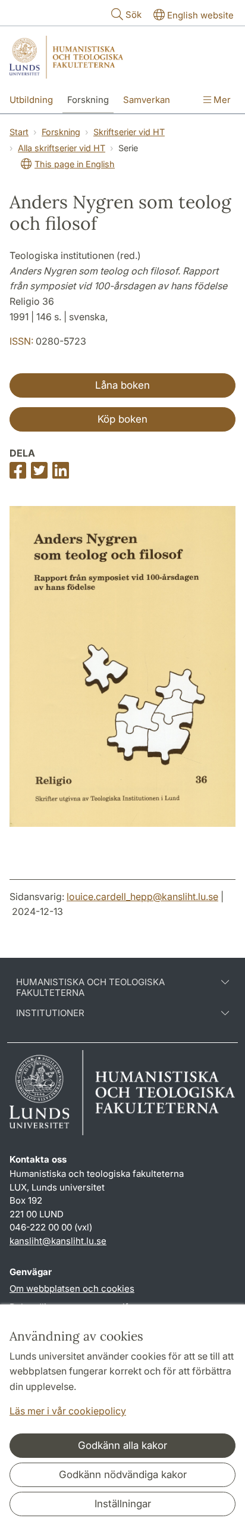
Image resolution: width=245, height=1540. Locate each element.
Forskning (88, 99)
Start (19, 132)
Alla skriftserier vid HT (61, 148)
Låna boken (122, 385)
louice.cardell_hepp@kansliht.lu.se (142, 896)
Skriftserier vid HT (129, 132)
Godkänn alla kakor (122, 1445)
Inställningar (123, 1504)
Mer (221, 99)
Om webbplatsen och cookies (72, 1288)
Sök (133, 14)
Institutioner (50, 1013)
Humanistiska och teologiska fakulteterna (90, 987)
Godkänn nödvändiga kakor (123, 1474)
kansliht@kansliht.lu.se (58, 1241)
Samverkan (146, 99)
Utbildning (31, 99)
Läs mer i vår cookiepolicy (68, 1411)
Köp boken (122, 419)
